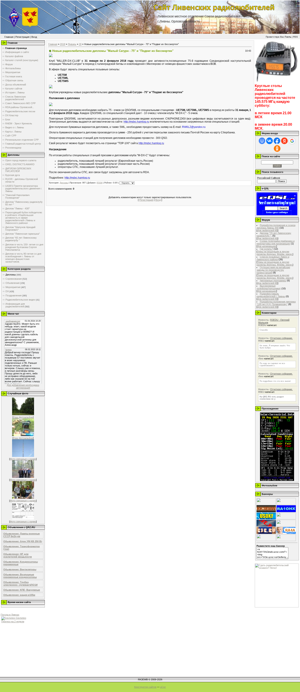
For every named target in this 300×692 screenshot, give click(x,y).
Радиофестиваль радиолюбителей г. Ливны (271, 295)
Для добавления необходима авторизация (23, 386)
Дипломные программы (273, 280)
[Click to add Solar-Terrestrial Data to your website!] (277, 480)
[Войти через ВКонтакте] (269, 141)
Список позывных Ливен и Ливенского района (273, 258)
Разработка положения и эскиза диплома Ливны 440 (276, 226)
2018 (62, 44)
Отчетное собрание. (281, 338)
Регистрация (22, 37)
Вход (34, 37)
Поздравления (13, 295)
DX (7, 291)
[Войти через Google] (292, 140)
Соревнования (13, 278)
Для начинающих (266, 246)
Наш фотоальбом (23, 417)
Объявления (12, 283)
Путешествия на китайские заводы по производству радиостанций (273, 270)
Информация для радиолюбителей (15, 305)
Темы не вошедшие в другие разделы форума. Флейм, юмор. (275, 252)
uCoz (163, 687)
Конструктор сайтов (145, 687)
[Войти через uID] (262, 141)
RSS (295, 37)
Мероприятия (12, 287)
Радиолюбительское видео (20, 299)
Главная (8, 37)
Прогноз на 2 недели (12, 621)
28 (80, 44)
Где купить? (266, 249)
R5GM (100, 183)
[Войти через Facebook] (277, 141)
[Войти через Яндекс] (284, 141)
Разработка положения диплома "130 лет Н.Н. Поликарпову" (276, 303)
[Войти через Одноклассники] (277, 148)
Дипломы (10, 274)
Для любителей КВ (267, 230)
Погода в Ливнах (10, 614)
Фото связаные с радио (23, 459)
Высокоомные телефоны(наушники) (269, 287)
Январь (72, 44)
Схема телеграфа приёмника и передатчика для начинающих (276, 242)
